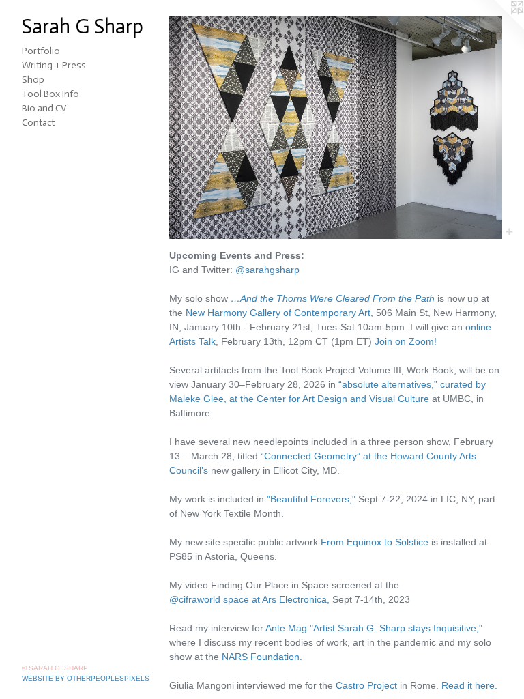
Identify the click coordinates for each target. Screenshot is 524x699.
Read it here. (469, 685)
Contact (38, 122)
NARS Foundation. (262, 656)
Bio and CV (44, 108)
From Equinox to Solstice (374, 542)
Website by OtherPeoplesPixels (85, 678)
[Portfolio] (335, 127)
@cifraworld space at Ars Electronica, (249, 599)
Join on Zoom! (406, 341)
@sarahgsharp (267, 269)
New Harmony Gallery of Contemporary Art (278, 312)
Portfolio (41, 51)
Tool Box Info (50, 94)
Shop (33, 79)
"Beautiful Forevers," (311, 499)
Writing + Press (54, 65)
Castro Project (366, 685)
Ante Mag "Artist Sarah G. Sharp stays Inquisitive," (373, 628)
